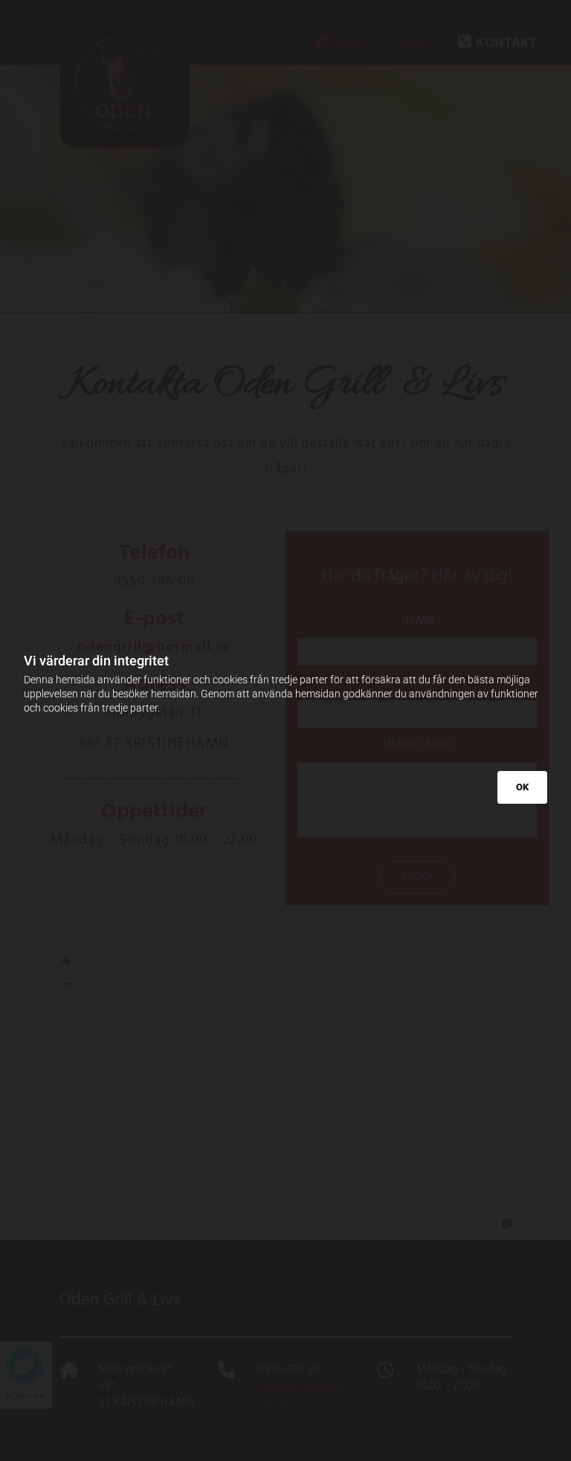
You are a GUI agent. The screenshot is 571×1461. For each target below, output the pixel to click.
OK (522, 787)
